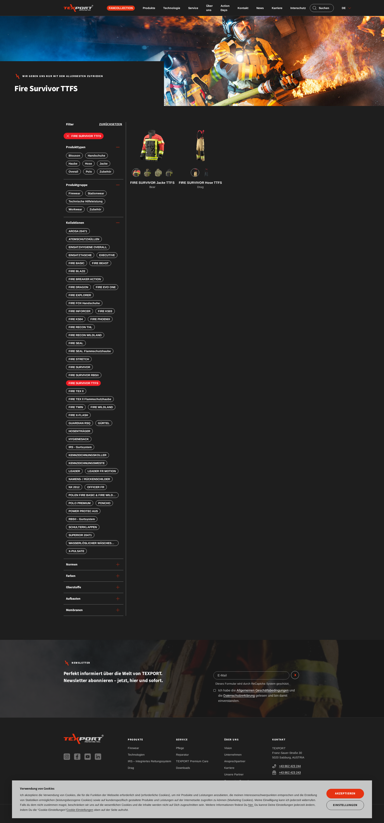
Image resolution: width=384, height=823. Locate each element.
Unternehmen (233, 754)
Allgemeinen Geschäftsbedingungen (263, 690)
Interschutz (298, 8)
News (260, 8)
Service (193, 8)
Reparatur (182, 754)
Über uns (209, 8)
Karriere (277, 8)
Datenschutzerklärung (239, 695)
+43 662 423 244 (290, 766)
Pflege (180, 748)
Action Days (225, 8)
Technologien (136, 754)
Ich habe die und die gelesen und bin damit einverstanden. (256, 695)
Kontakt (243, 8)
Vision (228, 748)
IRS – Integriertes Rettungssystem (149, 761)
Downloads (183, 767)
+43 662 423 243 (290, 772)
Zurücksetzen (110, 124)
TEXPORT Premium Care (192, 761)
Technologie (171, 8)
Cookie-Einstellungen (79, 809)
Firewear (133, 748)
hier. (251, 804)
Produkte (149, 8)
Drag (131, 767)
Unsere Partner (234, 774)
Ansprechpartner (234, 761)
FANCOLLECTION (121, 8)
